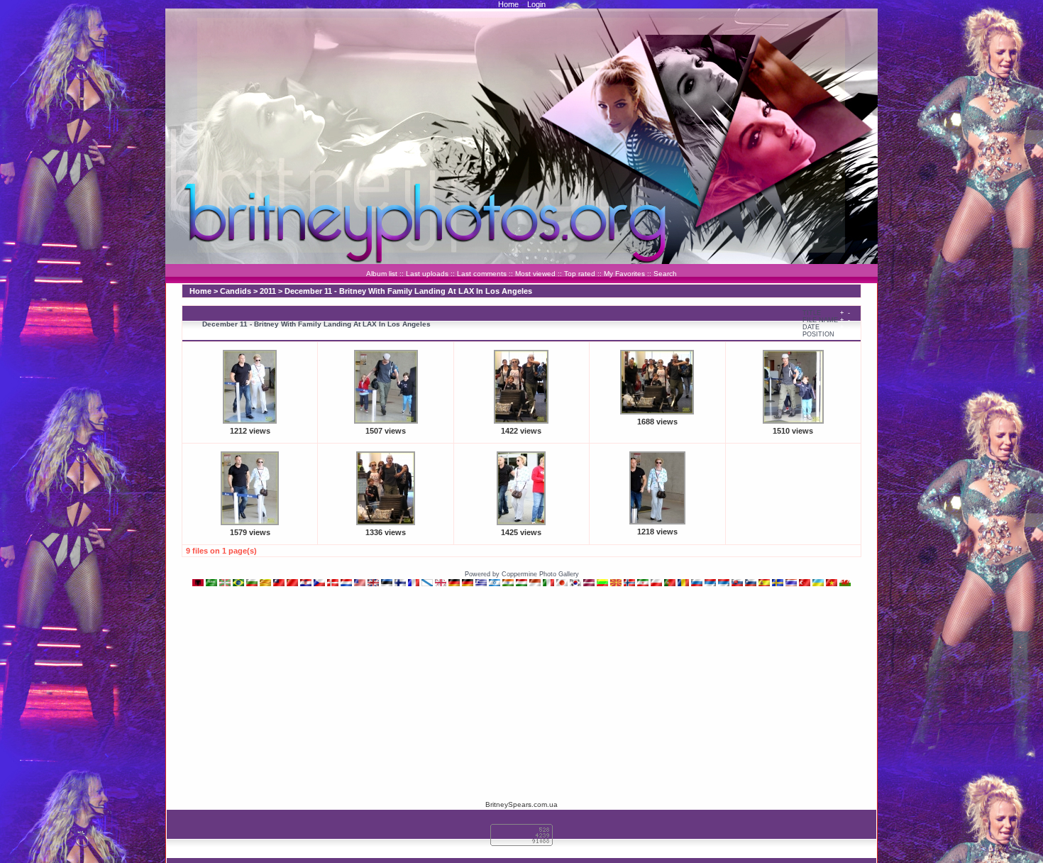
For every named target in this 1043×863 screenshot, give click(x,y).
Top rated (579, 273)
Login (536, 4)
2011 (268, 291)
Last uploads (427, 273)
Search (665, 273)
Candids (235, 291)
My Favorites (624, 273)
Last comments (482, 273)
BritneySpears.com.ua (521, 804)
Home (508, 4)
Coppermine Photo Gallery (540, 574)
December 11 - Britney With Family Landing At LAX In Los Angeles (408, 291)
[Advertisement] (521, 692)
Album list (381, 273)
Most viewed (535, 273)
